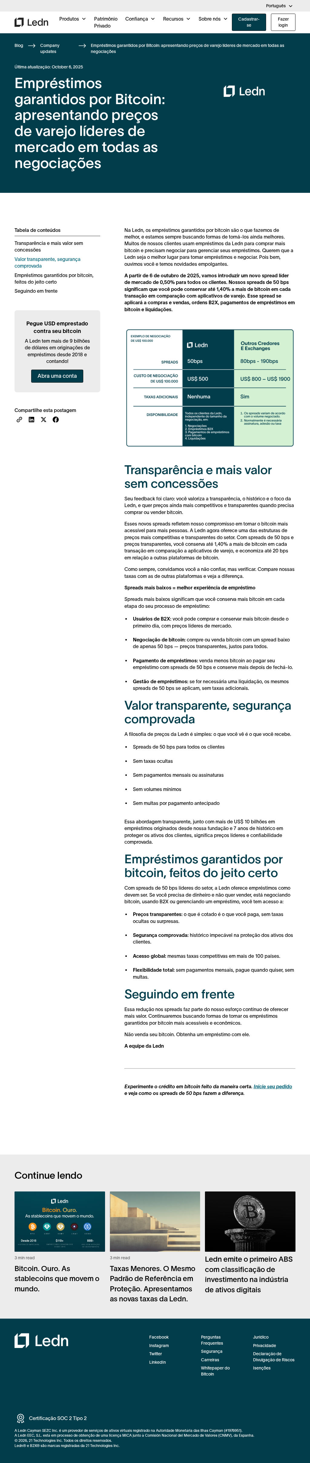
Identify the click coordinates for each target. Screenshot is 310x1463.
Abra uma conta (57, 376)
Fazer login (283, 22)
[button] (279, 6)
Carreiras (210, 1359)
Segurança (212, 1351)
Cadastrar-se (249, 22)
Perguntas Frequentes (212, 1340)
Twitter (155, 1353)
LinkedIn (157, 1362)
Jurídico (261, 1337)
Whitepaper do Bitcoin (215, 1371)
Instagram (159, 1345)
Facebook (159, 1337)
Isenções (262, 1368)
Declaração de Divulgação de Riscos (274, 1356)
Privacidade (264, 1345)
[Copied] (19, 419)
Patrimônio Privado (105, 22)
